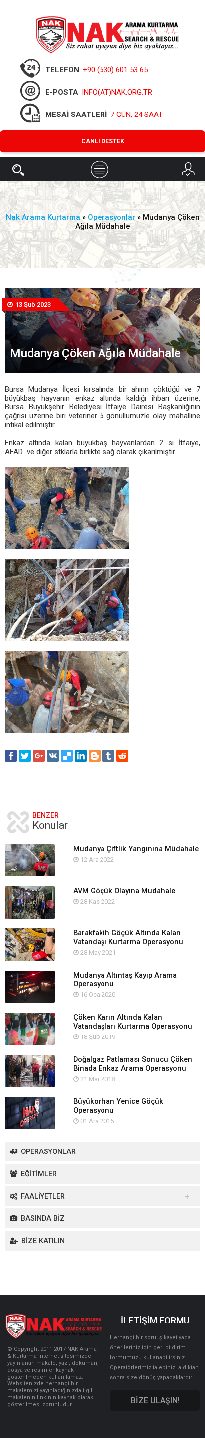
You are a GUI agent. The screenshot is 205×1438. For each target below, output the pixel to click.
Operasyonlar (48, 1152)
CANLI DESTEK (102, 141)
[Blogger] (95, 756)
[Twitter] (25, 756)
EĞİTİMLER (39, 1174)
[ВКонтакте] (53, 756)
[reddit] (122, 756)
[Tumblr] (108, 756)
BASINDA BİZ (43, 1218)
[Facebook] (11, 756)
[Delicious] (67, 756)
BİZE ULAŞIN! (155, 1400)
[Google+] (39, 756)
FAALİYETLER (43, 1196)
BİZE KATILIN (43, 1241)
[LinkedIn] (81, 756)
